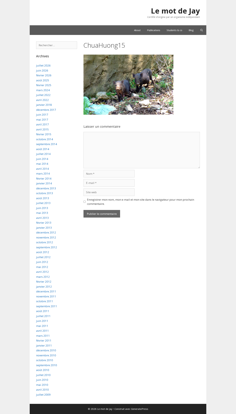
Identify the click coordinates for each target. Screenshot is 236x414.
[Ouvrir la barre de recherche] (201, 30)
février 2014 (43, 178)
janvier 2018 (44, 105)
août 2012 (42, 252)
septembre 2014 (46, 144)
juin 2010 (42, 380)
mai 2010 (42, 385)
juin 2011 (42, 321)
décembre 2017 (46, 110)
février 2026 (43, 75)
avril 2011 (42, 331)
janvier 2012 (44, 286)
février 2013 (43, 222)
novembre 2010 (46, 355)
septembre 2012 (46, 247)
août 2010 (42, 370)
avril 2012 (42, 272)
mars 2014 (43, 173)
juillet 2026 (43, 65)
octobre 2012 (44, 242)
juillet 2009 (43, 394)
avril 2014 (42, 169)
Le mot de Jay (175, 11)
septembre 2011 (46, 306)
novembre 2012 (46, 237)
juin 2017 (42, 114)
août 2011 (42, 311)
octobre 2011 (44, 301)
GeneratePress (139, 408)
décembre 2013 (46, 188)
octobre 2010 (44, 360)
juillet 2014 (43, 154)
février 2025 (43, 85)
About (137, 30)
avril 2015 (42, 129)
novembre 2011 (46, 296)
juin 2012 (42, 262)
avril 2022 (42, 100)
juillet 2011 (43, 316)
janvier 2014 (44, 183)
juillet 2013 (43, 203)
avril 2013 (42, 218)
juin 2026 (42, 70)
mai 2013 (42, 213)
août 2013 (42, 198)
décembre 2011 (46, 291)
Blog (191, 30)
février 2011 (43, 340)
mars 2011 (43, 336)
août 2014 (42, 149)
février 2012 (43, 281)
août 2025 (42, 80)
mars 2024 (43, 90)
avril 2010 (42, 389)
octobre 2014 (44, 139)
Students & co (174, 30)
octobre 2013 (44, 193)
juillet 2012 (43, 257)
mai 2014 (42, 164)
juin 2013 (42, 208)
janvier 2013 (44, 227)
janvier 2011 (44, 345)
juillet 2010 (43, 375)
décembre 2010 (46, 350)
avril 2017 (42, 124)
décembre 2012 (46, 232)
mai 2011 (42, 326)
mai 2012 (42, 267)
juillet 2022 (43, 95)
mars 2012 (43, 277)
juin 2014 (42, 159)
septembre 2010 (46, 365)
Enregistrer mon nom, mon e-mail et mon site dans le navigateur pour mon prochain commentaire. (140, 202)
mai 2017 (42, 119)
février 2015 (43, 134)
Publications (153, 30)
